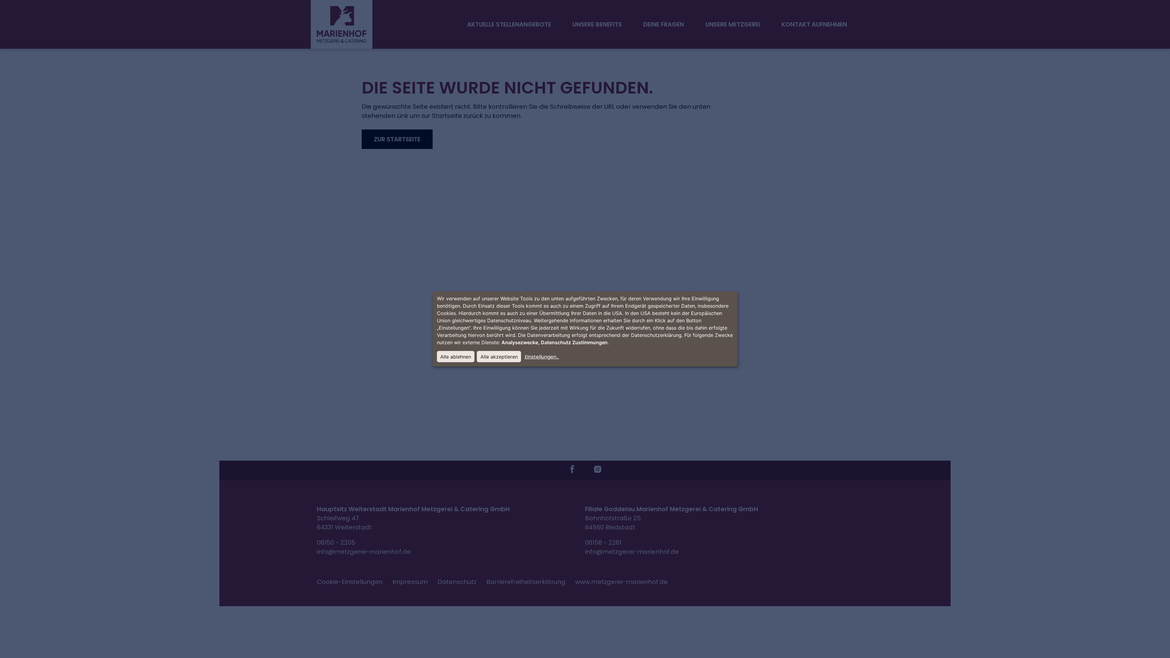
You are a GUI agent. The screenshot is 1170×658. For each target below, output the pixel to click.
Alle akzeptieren (499, 357)
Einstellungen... (542, 356)
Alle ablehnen (455, 357)
